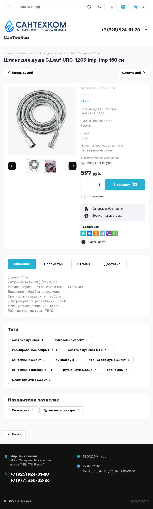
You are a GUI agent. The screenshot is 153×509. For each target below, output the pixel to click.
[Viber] (109, 233)
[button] (9, 7)
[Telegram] (102, 233)
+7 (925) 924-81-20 (120, 29)
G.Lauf (84, 101)
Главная (9, 53)
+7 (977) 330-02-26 (30, 480)
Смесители (26, 53)
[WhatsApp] (115, 233)
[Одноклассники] (96, 233)
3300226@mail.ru (94, 456)
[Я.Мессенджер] (83, 233)
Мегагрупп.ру (140, 501)
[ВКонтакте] (89, 233)
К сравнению (95, 196)
